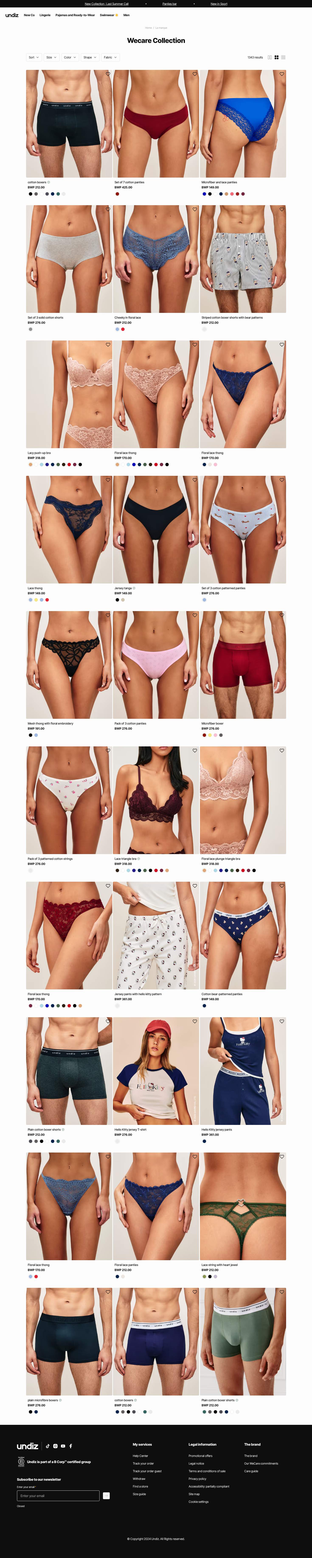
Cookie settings (199, 1501)
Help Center (140, 1456)
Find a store (140, 1486)
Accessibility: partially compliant (209, 1486)
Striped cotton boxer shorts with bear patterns (232, 317)
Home (148, 27)
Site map (194, 1494)
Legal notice (196, 1463)
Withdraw (139, 1478)
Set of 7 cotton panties (129, 182)
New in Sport (219, 4)
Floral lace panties (126, 1265)
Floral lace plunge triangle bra (221, 858)
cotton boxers (37, 182)
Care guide (251, 1471)
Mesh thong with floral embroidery (50, 723)
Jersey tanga (123, 588)
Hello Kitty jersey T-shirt (130, 1129)
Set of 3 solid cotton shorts (45, 317)
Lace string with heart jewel (220, 1265)
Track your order (143, 1463)
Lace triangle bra (126, 858)
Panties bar (170, 4)
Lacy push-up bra (39, 453)
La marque (161, 27)
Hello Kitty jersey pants (217, 1129)
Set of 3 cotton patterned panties (223, 588)
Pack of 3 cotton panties (130, 723)
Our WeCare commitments (261, 1463)
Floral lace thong (125, 453)
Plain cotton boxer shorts (44, 1129)
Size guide (139, 1494)
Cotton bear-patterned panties (222, 994)
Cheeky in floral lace (128, 317)
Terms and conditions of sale (207, 1471)
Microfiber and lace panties (219, 182)
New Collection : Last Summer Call (107, 4)
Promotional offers (200, 1456)
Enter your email (26, 1487)
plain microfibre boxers (43, 1400)
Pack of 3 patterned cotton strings (50, 858)
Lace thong (35, 588)
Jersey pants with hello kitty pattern (138, 994)
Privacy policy (197, 1478)
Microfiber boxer (212, 723)
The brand (250, 1456)
